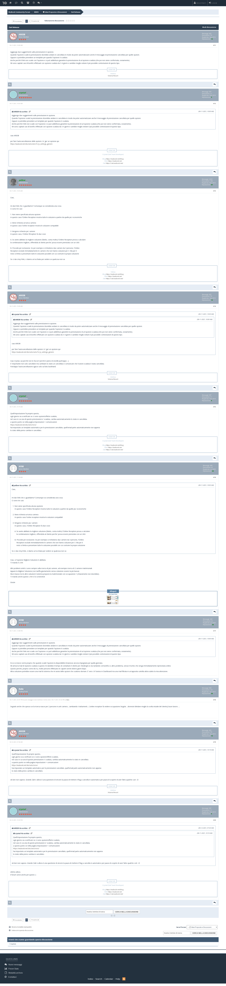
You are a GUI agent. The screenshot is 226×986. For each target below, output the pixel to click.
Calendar (109, 979)
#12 (214, 103)
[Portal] (16, 3)
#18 (214, 700)
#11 (214, 45)
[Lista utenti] (28, 3)
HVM (21, 466)
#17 (214, 631)
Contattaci (12, 977)
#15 (214, 407)
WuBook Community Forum (19, 12)
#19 (214, 742)
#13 (214, 191)
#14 (214, 306)
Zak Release (75, 12)
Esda (21, 688)
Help (117, 979)
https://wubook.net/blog (114, 159)
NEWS (36, 12)
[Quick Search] (22, 3)
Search (98, 979)
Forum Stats (13, 969)
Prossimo (34, 21)
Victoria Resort (113, 76)
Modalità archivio (15, 973)
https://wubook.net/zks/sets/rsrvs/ (23, 425)
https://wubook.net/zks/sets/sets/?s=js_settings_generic (31, 144)
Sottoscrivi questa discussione (22, 930)
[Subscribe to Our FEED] (123, 979)
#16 (214, 477)
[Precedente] (112, 915)
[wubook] (4, 2)
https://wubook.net (115, 161)
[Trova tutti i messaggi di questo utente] (10, 84)
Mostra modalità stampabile (22, 927)
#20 (214, 820)
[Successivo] (114, 915)
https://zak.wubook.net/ (114, 163)
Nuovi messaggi (15, 965)
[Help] (33, 3)
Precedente (18, 21)
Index (90, 979)
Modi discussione (209, 27)
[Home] (10, 3)
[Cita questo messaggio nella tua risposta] (214, 84)
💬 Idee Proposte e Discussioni (55, 12)
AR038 (22, 34)
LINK (21, 563)
